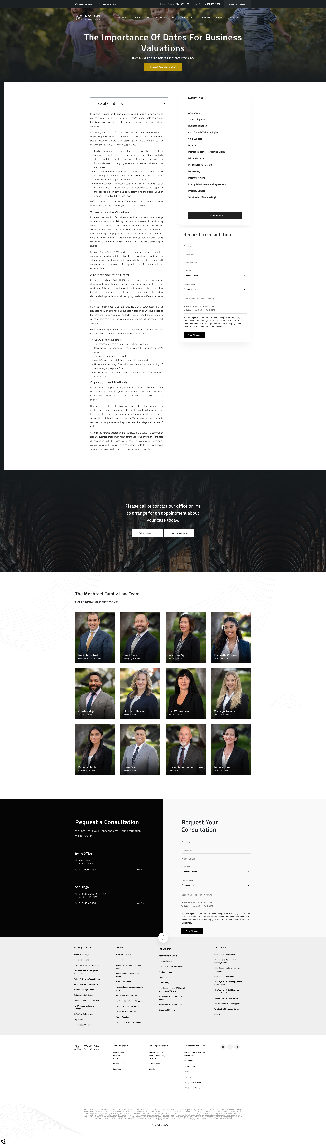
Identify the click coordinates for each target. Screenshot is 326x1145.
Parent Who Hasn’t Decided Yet (86, 984)
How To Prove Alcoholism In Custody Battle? (225, 961)
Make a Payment (85, 4)
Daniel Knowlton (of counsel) (187, 767)
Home (186, 1071)
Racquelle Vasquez (225, 655)
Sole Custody (164, 982)
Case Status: (189, 271)
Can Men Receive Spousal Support (129, 1000)
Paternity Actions (165, 961)
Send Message (194, 335)
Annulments (120, 959)
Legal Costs (78, 1019)
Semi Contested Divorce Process (128, 1022)
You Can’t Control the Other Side (86, 1000)
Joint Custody (164, 977)
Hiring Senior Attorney (193, 1082)
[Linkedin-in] (237, 1047)
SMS (200, 310)
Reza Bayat (131, 767)
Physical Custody (165, 972)
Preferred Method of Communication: (200, 307)
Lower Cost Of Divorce (82, 1024)
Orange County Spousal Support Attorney (128, 966)
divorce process (102, 122)
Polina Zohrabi (87, 767)
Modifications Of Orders (168, 955)
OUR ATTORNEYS (187, 17)
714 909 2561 (118, 1063)
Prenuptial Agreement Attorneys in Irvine (129, 988)
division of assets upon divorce (129, 114)
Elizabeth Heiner (134, 711)
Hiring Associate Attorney (194, 1087)
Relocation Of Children (167, 1010)
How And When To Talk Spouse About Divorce (86, 972)
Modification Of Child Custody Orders (170, 997)
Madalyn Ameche (225, 711)
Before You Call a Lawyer (83, 1014)
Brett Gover (131, 655)
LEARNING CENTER (141, 17)
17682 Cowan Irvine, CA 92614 (118, 1055)
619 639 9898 (154, 1063)
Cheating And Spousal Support (128, 1006)
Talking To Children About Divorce (87, 979)
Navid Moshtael (88, 655)
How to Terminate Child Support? (227, 1003)
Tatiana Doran (222, 767)
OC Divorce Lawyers (123, 954)
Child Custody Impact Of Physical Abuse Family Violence (172, 989)
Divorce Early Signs (81, 959)
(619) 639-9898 (213, 4)
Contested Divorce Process (126, 1011)
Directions (117, 1069)
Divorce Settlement (123, 981)
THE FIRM (122, 17)
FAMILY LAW (235, 17)
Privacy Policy (189, 1066)
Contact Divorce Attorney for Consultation (195, 1054)
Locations (205, 17)
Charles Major (87, 711)
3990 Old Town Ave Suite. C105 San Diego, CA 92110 (157, 1055)
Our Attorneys (189, 1060)
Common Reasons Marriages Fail (87, 965)
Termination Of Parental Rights (226, 1009)
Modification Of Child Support (170, 1004)
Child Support (219, 1014)
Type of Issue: (190, 284)
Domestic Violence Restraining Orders (127, 975)
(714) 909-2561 (183, 4)
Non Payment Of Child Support (226, 998)
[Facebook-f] (230, 1047)
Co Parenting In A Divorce (83, 995)
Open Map (141, 869)
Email (189, 310)
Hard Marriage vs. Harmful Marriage (84, 1007)
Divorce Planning (122, 1017)
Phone (212, 310)
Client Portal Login (109, 4)
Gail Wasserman (179, 711)
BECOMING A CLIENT (164, 17)
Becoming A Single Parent (84, 989)
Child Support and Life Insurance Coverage (227, 969)
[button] (165, 103)
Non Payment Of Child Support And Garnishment (228, 983)
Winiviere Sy (176, 655)
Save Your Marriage (81, 954)
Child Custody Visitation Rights (171, 966)
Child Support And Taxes (224, 976)
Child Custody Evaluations (224, 954)
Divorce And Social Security (126, 995)
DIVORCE (220, 17)
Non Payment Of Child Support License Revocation (226, 991)
